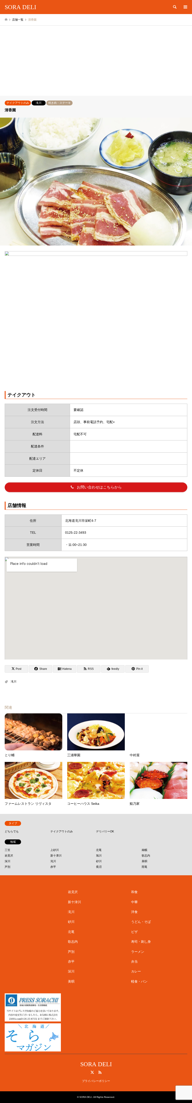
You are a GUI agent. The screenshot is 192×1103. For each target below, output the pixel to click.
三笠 (7, 850)
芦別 (7, 866)
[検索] (174, 7)
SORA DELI (96, 1064)
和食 (134, 892)
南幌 (144, 850)
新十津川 (56, 855)
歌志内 (146, 855)
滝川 (38, 102)
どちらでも (12, 831)
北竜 (99, 850)
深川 (7, 861)
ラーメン (137, 952)
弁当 (134, 961)
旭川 (99, 855)
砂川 (99, 861)
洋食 (134, 912)
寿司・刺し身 (141, 941)
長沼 (99, 866)
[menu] (185, 7)
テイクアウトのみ (18, 102)
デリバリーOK (105, 831)
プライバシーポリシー (96, 1081)
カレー (136, 971)
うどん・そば (141, 922)
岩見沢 (9, 855)
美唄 (144, 861)
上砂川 (54, 850)
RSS (100, 1072)
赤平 (53, 866)
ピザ (134, 932)
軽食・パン (139, 981)
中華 (134, 902)
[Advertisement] (96, 60)
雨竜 (144, 866)
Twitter (92, 1072)
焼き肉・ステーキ (59, 102)
